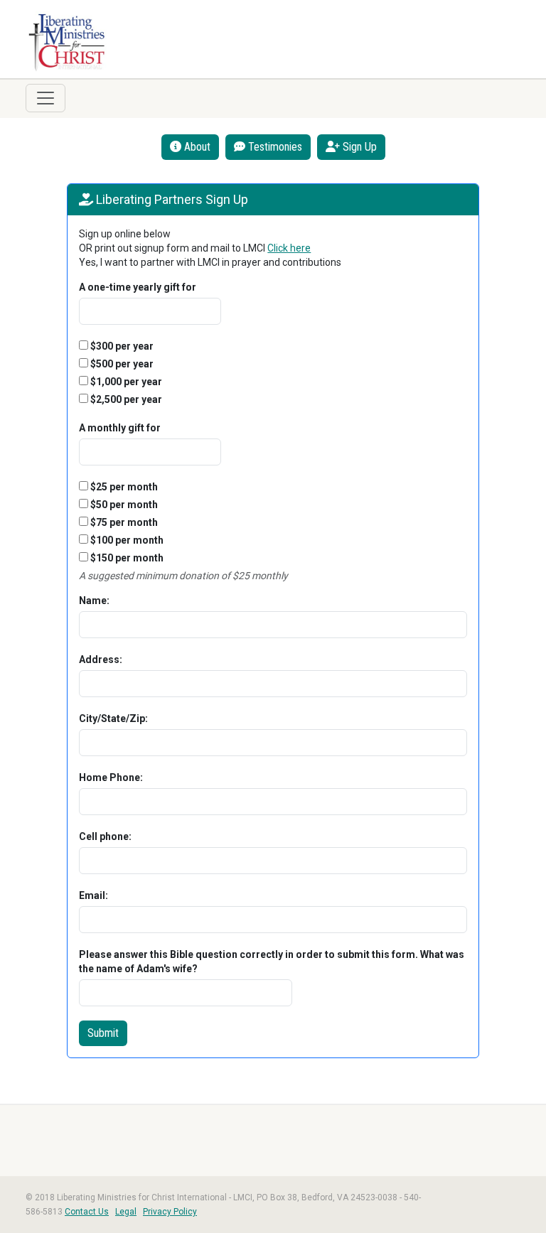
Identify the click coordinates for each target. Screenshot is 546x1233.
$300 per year (121, 346)
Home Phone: (111, 777)
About (195, 147)
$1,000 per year (125, 381)
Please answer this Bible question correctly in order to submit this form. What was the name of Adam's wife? (271, 961)
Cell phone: (105, 836)
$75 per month (123, 522)
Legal (125, 1212)
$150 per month (126, 558)
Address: (100, 659)
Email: (93, 895)
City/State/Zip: (113, 718)
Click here (289, 248)
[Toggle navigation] (45, 98)
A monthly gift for (120, 428)
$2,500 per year (125, 399)
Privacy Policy (170, 1212)
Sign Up (358, 147)
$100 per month (126, 540)
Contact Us (87, 1212)
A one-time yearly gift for (137, 287)
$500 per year (121, 364)
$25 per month (123, 486)
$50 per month (123, 504)
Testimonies (273, 147)
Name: (94, 600)
